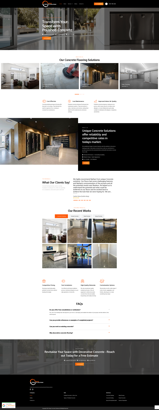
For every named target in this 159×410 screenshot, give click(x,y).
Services (69, 3)
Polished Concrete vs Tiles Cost (70, 395)
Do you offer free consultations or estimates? (65, 310)
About (65, 3)
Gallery (75, 3)
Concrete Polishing (110, 395)
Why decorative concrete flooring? (61, 333)
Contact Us (81, 3)
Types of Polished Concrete (69, 397)
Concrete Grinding (110, 397)
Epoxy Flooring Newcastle (111, 400)
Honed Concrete (122, 397)
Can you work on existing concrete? (62, 326)
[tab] (61, 216)
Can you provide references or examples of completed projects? (71, 320)
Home (60, 3)
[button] (70, 3)
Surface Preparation (123, 400)
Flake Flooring (121, 395)
